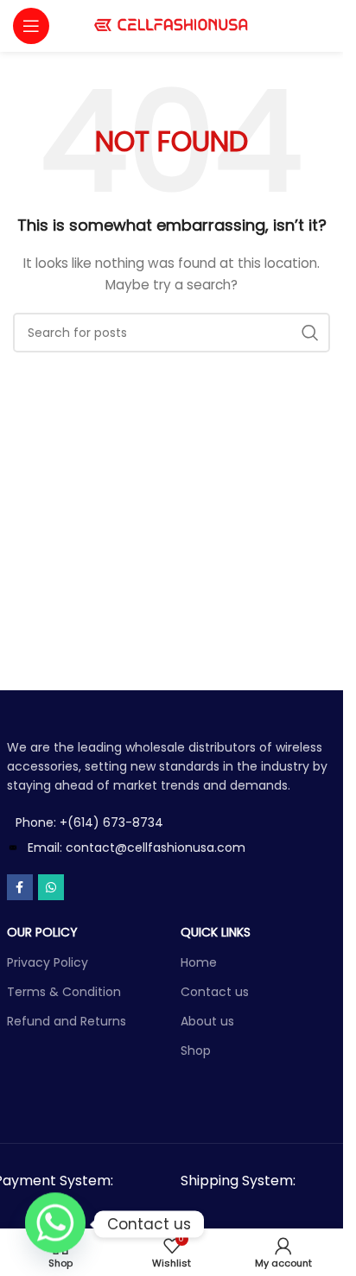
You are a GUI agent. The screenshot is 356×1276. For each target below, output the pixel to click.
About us (207, 1021)
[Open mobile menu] (31, 26)
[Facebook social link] (20, 887)
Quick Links (216, 932)
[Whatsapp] (55, 1224)
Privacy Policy (47, 962)
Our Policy (42, 932)
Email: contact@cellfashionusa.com (136, 847)
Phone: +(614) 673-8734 (89, 822)
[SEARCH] (310, 332)
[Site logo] (171, 25)
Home (199, 962)
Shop (196, 1050)
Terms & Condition (64, 991)
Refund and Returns (66, 1021)
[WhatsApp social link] (51, 887)
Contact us (215, 991)
